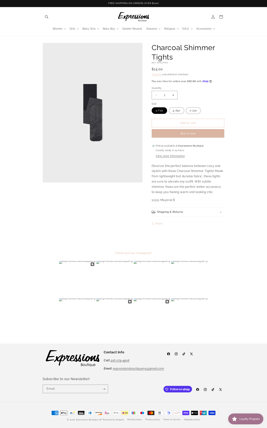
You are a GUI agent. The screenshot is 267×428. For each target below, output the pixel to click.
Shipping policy (192, 419)
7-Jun (193, 110)
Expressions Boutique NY (89, 420)
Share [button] (159, 223)
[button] (47, 17)
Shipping (156, 74)
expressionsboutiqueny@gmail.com (138, 368)
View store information (170, 156)
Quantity (156, 88)
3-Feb (159, 110)
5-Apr (176, 110)
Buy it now (188, 133)
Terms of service (171, 419)
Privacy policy (152, 419)
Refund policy (134, 419)
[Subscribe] (104, 389)
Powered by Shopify (113, 420)
